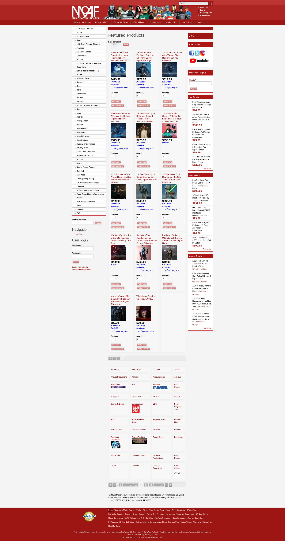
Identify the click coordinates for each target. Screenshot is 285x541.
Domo (79, 33)
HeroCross (136, 369)
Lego (79, 113)
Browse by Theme (121, 22)
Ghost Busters (83, 36)
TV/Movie (80, 186)
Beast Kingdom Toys (178, 406)
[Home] (85, 18)
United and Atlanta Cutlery (88, 190)
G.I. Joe (80, 98)
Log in (202, 10)
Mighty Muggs (82, 121)
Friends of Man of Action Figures (180, 522)
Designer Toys (83, 78)
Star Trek (80, 171)
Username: (77, 245)
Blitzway (156, 430)
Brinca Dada (158, 437)
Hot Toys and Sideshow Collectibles (121, 522)
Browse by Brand (102, 22)
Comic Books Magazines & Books (88, 72)
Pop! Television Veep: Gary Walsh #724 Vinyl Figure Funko (201, 104)
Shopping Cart (206, 13)
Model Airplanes (83, 136)
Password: (77, 253)
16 (156, 485)
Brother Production (139, 455)
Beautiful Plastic (159, 420)
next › (166, 485)
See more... (207, 168)
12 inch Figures (139, 22)
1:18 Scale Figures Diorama (88, 44)
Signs (79, 40)
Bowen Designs (138, 437)
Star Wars (81, 175)
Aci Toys (177, 377)
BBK (155, 404)
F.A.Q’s (138, 510)
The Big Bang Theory (85, 179)
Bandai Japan (137, 404)
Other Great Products (86, 152)
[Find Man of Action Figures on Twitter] (197, 55)
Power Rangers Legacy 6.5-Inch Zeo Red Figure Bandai (201, 147)
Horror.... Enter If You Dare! (88, 105)
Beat (112, 420)
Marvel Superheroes (115, 518)
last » (170, 485)
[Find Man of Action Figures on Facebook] (191, 55)
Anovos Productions (119, 377)
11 (130, 485)
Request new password (81, 270)
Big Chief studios (139, 430)
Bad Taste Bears (117, 404)
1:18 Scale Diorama (85, 29)
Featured (80, 48)
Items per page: (114, 42)
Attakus (156, 397)
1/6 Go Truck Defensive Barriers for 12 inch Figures (201, 288)
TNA (78, 213)
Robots (80, 159)
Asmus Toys (137, 397)
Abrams (135, 377)
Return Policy (159, 510)
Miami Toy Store (114, 526)
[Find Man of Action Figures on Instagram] (202, 55)
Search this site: (79, 220)
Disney (80, 86)
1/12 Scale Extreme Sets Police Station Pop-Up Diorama (200, 263)
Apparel (80, 60)
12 (136, 485)
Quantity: (114, 93)
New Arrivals (187, 22)
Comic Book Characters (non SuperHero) (89, 65)
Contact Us (205, 15)
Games (80, 101)
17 (162, 485)
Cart (191, 35)
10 (125, 485)
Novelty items (82, 148)
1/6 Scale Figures (84, 52)
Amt (133, 384)
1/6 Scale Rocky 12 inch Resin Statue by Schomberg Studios (200, 198)
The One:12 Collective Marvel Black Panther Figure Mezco (201, 159)
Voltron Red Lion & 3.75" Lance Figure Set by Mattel (201, 240)
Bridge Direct (116, 455)
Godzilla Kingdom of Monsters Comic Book (188, 518)
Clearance (201, 22)
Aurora (177, 397)
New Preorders (171, 22)
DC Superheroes (202, 514)
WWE (79, 205)
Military (80, 125)
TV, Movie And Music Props (88, 183)
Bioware (177, 430)
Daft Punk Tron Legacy (163, 518)
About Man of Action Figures (124, 510)
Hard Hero (115, 369)
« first (110, 358)
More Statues (82, 140)
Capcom (135, 465)
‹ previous (114, 358)
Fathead (80, 209)
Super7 (177, 369)
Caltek (113, 465)
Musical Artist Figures (86, 144)
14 (146, 485)
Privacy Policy (148, 510)
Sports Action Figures (86, 167)
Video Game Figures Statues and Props (90, 196)
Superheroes (155, 22)
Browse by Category (82, 22)
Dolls (79, 90)
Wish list (79, 234)
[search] (194, 3)
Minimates (81, 132)
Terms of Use (170, 510)
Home (110, 510)
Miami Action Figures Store (202, 522)
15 (151, 485)
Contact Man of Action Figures (187, 510)
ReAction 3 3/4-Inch (85, 156)
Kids (78, 109)
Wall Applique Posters (86, 202)
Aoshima (156, 384)
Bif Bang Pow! (116, 430)
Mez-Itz (80, 117)
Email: (192, 80)
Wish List (204, 7)
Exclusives (81, 94)
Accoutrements (159, 377)
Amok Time (115, 384)
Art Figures (115, 397)
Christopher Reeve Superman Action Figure (151, 522)
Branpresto (178, 437)
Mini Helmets (82, 128)
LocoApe (156, 369)
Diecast (80, 82)
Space (79, 163)
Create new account (80, 267)
